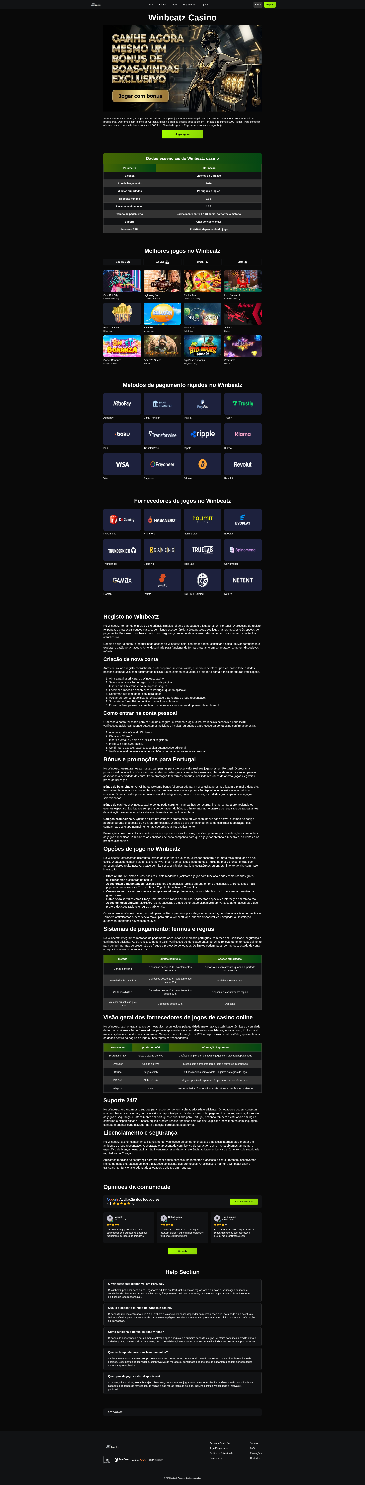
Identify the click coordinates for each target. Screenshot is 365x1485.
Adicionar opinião (244, 1201)
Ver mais (182, 1251)
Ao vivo (160, 262)
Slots (240, 262)
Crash (200, 262)
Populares (120, 262)
